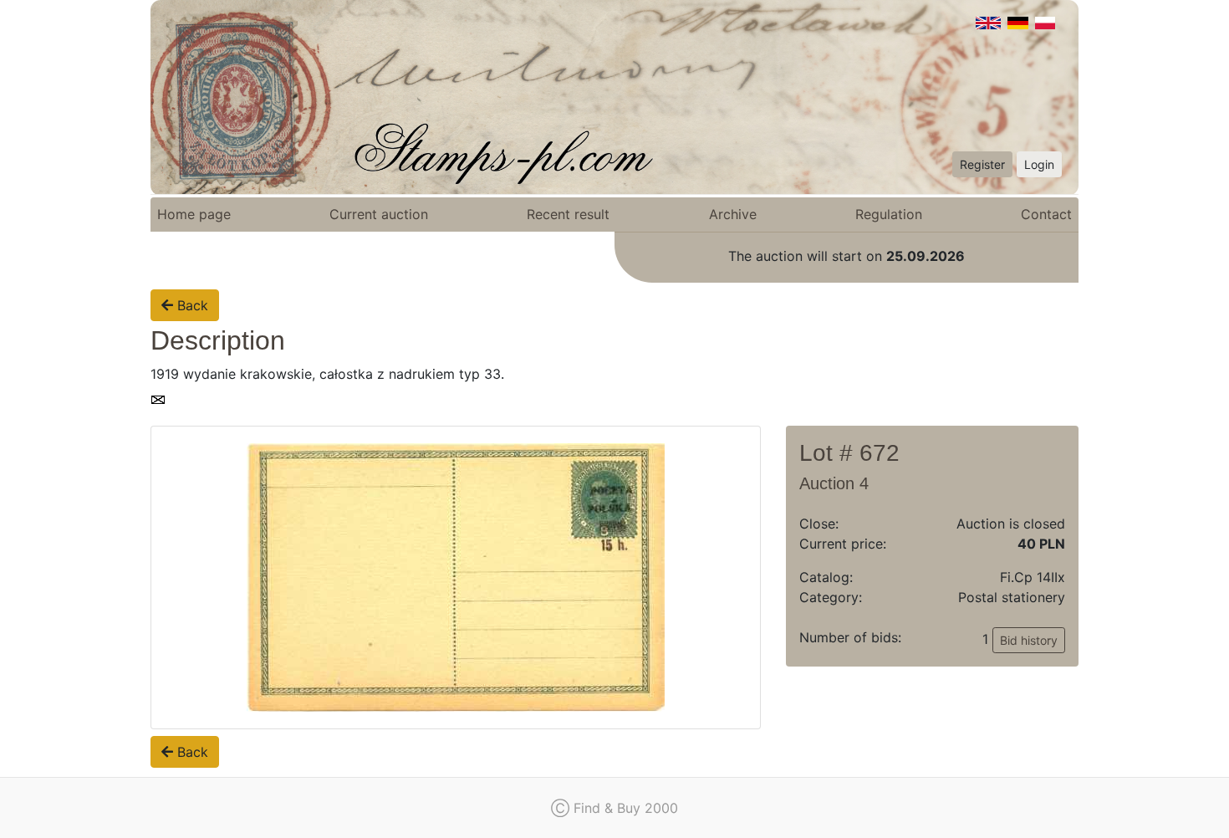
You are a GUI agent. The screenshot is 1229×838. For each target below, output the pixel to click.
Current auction (378, 214)
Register (982, 164)
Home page (194, 214)
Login (1039, 164)
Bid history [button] (1029, 640)
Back (190, 305)
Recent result (568, 214)
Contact (1046, 214)
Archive (733, 214)
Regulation (888, 214)
